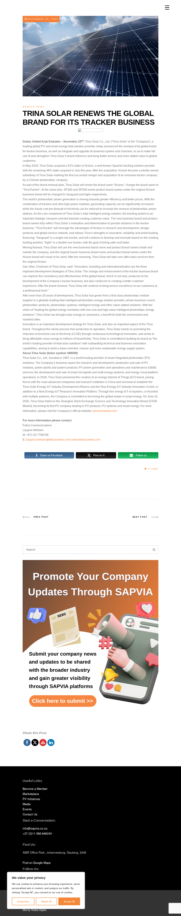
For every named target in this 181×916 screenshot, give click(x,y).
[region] (46, 890)
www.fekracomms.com (86, 439)
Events (27, 809)
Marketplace (31, 793)
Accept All (69, 901)
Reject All (46, 901)
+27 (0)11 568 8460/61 (37, 833)
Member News (34, 107)
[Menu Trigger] (167, 7)
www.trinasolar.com (104, 410)
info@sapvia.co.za (35, 828)
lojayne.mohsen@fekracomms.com (48, 439)
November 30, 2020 (42, 19)
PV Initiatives (31, 799)
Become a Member (35, 788)
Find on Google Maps (37, 862)
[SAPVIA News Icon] (90, 644)
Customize (23, 901)
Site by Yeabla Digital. (35, 910)
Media (27, 804)
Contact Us (30, 814)
